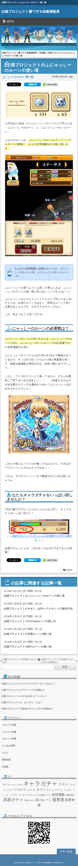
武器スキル (29, 800)
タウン (41, 789)
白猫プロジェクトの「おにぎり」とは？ (22, 702)
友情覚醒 (58, 794)
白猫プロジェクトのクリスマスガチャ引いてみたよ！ (29, 683)
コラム (5, 752)
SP (4, 785)
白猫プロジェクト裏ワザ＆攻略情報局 (30, 11)
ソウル (9, 790)
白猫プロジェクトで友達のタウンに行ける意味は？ (58, 660)
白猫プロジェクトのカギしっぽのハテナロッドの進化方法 (38, 608)
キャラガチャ (40, 783)
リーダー (13, 795)
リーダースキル (25, 795)
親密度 (58, 799)
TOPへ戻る (66, 851)
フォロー (68, 790)
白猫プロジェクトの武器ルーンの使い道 (27, 633)
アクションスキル (14, 785)
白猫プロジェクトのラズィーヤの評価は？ (23, 690)
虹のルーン (44, 800)
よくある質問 (8, 745)
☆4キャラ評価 (9, 738)
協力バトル (46, 795)
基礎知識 (6, 759)
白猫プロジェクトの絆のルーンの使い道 (27, 646)
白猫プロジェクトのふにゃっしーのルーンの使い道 (34, 595)
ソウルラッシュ (24, 789)
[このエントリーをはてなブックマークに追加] (32, 85)
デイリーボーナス (55, 790)
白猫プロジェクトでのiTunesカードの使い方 (30, 621)
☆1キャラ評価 (9, 725)
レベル (37, 795)
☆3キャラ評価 (9, 732)
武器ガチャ (13, 799)
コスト (63, 784)
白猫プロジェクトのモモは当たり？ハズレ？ (24, 696)
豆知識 (42, 53)
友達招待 (70, 795)
